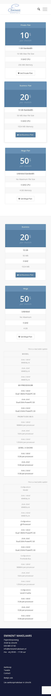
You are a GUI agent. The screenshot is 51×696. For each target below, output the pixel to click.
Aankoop (7, 667)
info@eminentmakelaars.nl (15, 649)
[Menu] (43, 9)
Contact (7, 673)
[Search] (37, 9)
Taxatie (7, 670)
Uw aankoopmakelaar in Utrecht (17, 682)
